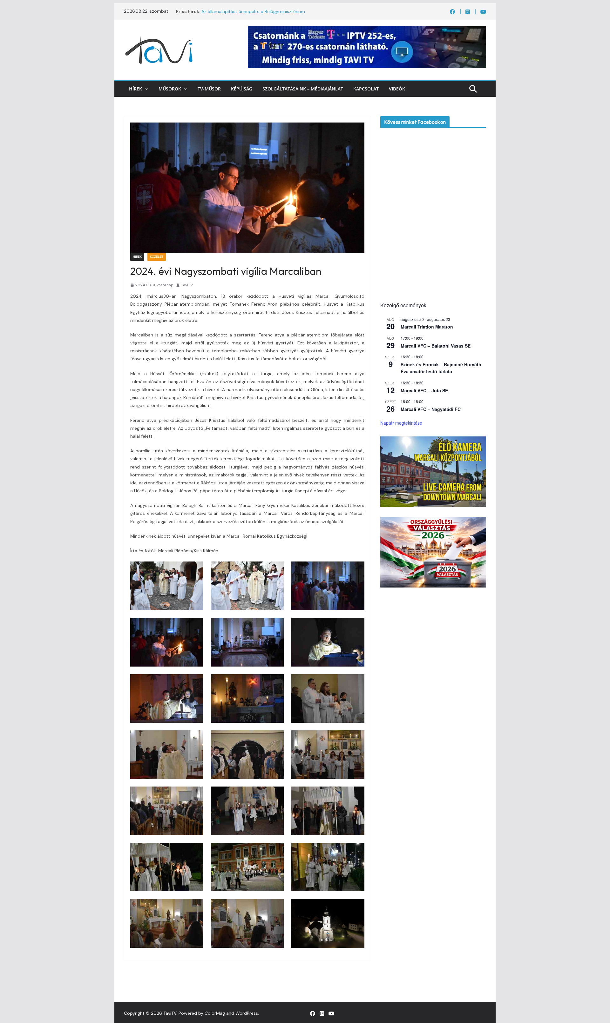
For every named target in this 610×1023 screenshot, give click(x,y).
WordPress (246, 1013)
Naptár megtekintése (401, 423)
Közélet (156, 257)
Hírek (135, 89)
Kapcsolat (366, 89)
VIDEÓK (397, 89)
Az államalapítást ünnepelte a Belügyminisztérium (253, 11)
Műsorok (170, 89)
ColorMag (215, 1013)
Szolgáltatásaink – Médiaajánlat (302, 89)
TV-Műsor (209, 89)
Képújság (241, 89)
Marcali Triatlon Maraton (427, 326)
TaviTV (187, 285)
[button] (145, 88)
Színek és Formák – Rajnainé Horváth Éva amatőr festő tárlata (441, 368)
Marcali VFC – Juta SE (424, 390)
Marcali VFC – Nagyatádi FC (431, 409)
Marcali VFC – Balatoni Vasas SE (436, 345)
